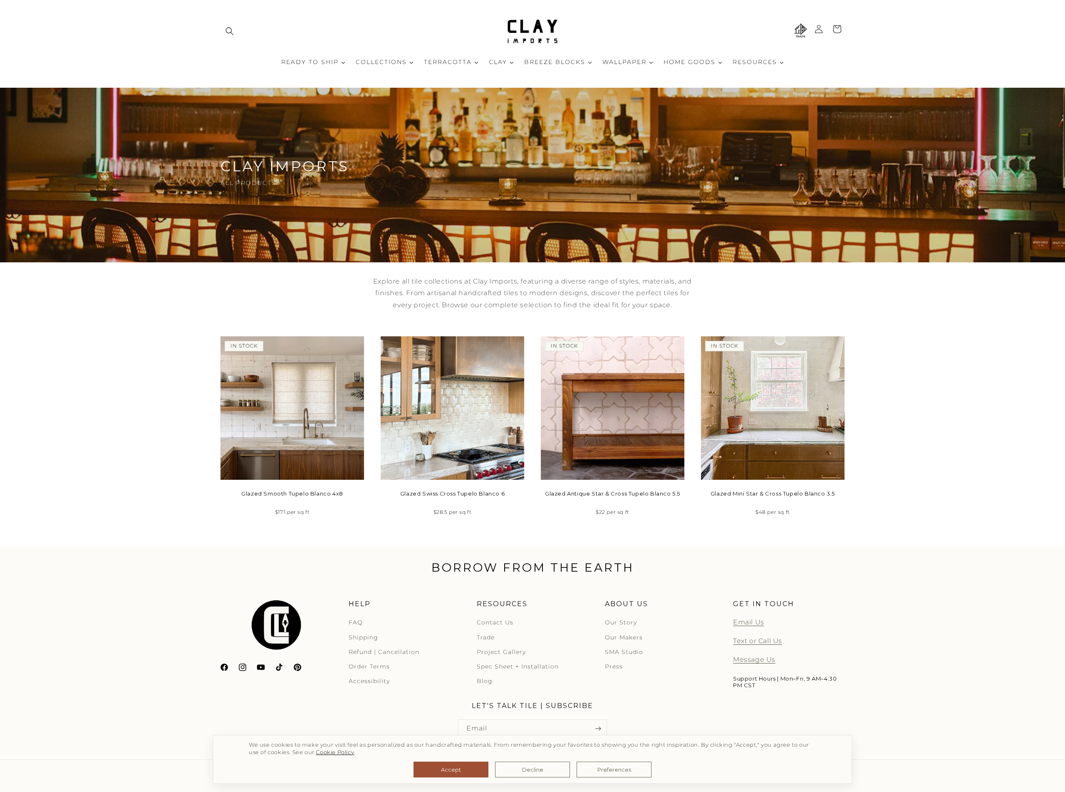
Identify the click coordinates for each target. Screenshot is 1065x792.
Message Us (754, 660)
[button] (229, 31)
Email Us (748, 623)
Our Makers (624, 637)
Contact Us (495, 623)
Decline (532, 769)
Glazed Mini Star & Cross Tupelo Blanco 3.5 (773, 493)
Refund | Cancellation (384, 652)
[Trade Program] (800, 31)
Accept (451, 769)
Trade (486, 637)
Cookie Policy (335, 752)
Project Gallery (501, 652)
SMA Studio (624, 652)
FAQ (356, 623)
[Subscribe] (598, 728)
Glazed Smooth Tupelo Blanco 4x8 (292, 493)
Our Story (621, 623)
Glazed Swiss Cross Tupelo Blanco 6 (452, 493)
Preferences (614, 769)
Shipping (363, 637)
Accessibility (369, 681)
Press (614, 667)
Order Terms (369, 667)
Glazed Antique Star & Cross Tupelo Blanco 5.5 (612, 493)
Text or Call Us (757, 641)
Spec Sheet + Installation (518, 667)
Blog (485, 681)
